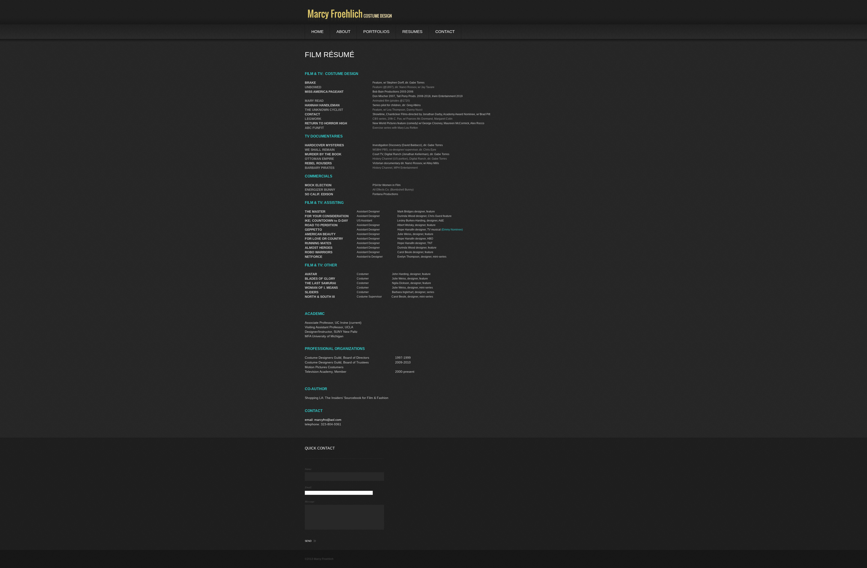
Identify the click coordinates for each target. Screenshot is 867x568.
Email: (308, 487)
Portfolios (376, 31)
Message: (310, 501)
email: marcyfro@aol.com (323, 419)
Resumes (412, 31)
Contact (445, 31)
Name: (308, 469)
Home (317, 31)
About (343, 31)
